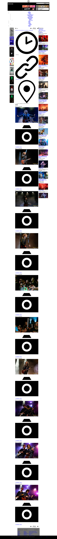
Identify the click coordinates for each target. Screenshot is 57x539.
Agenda (29, 21)
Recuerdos (40, 88)
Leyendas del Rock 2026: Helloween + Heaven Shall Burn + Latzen (43, 66)
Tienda (29, 26)
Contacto (29, 25)
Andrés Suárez (41, 29)
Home (29, 11)
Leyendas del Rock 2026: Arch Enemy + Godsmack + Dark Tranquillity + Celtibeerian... (43, 100)
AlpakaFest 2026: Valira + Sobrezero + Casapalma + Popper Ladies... (42, 125)
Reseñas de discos (30, 15)
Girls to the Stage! (30, 17)
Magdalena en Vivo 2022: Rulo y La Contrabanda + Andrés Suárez (24, 30)
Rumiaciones (30, 18)
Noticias (25, 531)
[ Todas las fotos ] (41, 28)
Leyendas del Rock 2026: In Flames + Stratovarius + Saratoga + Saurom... (42, 78)
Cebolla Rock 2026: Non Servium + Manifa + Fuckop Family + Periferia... (43, 180)
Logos (29, 22)
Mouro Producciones (18, 79)
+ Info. (41, 536)
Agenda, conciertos (31, 531)
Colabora (29, 23)
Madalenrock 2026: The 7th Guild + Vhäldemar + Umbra (43, 135)
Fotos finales (30, 533)
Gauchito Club (41, 32)
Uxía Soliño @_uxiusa (18, 230)
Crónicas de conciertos (30, 14)
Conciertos (30, 24)
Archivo (29, 13)
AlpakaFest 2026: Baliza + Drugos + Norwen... (42, 146)
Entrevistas (30, 16)
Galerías (30, 19)
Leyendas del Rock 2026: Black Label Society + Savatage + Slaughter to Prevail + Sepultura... (43, 112)
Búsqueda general (31, 532)
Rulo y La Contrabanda (42, 30)
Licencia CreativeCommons (20, 535)
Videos (30, 534)
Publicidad (29, 12)
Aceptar (46, 536)
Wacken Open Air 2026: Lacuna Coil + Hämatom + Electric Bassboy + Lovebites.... (43, 51)
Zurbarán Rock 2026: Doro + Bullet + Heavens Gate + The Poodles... (43, 157)
